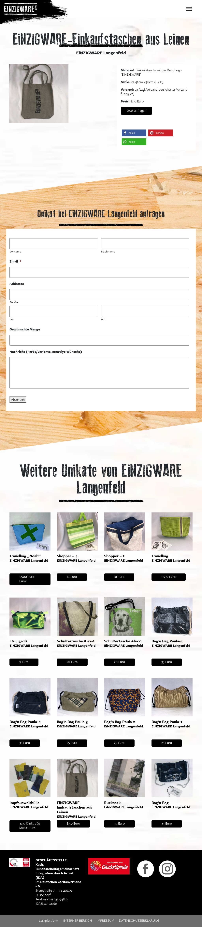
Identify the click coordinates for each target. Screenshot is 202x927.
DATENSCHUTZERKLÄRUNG (139, 920)
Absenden (18, 399)
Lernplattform (49, 920)
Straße (14, 302)
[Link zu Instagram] (167, 868)
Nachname (108, 251)
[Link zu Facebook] (146, 868)
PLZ (103, 319)
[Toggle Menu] (189, 9)
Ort (12, 319)
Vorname (15, 251)
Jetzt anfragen (136, 110)
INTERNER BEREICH (77, 920)
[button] (134, 132)
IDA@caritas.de (46, 903)
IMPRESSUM (105, 920)
